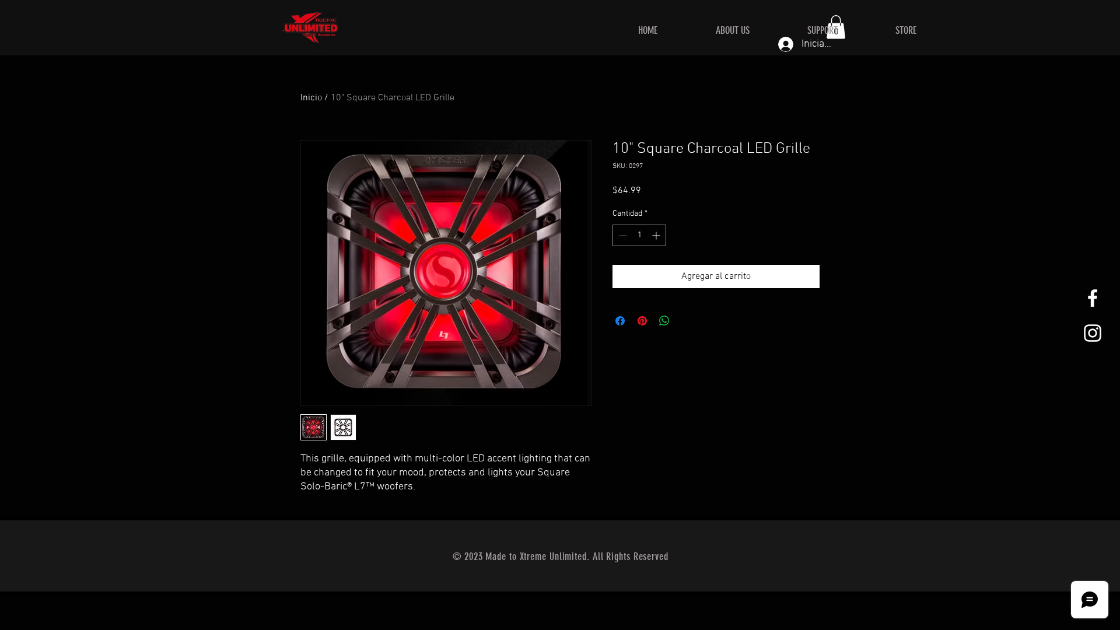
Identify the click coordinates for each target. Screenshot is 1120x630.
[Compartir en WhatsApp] (664, 321)
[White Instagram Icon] (1092, 333)
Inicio (311, 98)
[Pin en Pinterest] (642, 321)
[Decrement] (621, 235)
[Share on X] (687, 321)
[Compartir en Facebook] (620, 321)
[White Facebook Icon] (1092, 298)
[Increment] (657, 235)
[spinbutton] (639, 235)
